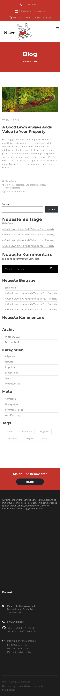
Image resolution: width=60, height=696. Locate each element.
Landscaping (11, 372)
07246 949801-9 (15, 622)
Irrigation (10, 367)
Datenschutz (23, 681)
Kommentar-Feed (14, 409)
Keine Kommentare (15, 191)
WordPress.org (13, 415)
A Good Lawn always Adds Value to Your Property (27, 129)
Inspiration (26, 431)
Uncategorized (12, 383)
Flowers (9, 361)
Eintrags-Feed (12, 404)
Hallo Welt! (8, 223)
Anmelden (10, 398)
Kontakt (29, 481)
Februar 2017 (12, 342)
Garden (9, 431)
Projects (30, 438)
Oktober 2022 (12, 336)
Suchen (5, 204)
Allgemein (10, 356)
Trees (8, 378)
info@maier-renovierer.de (21, 640)
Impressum (8, 681)
